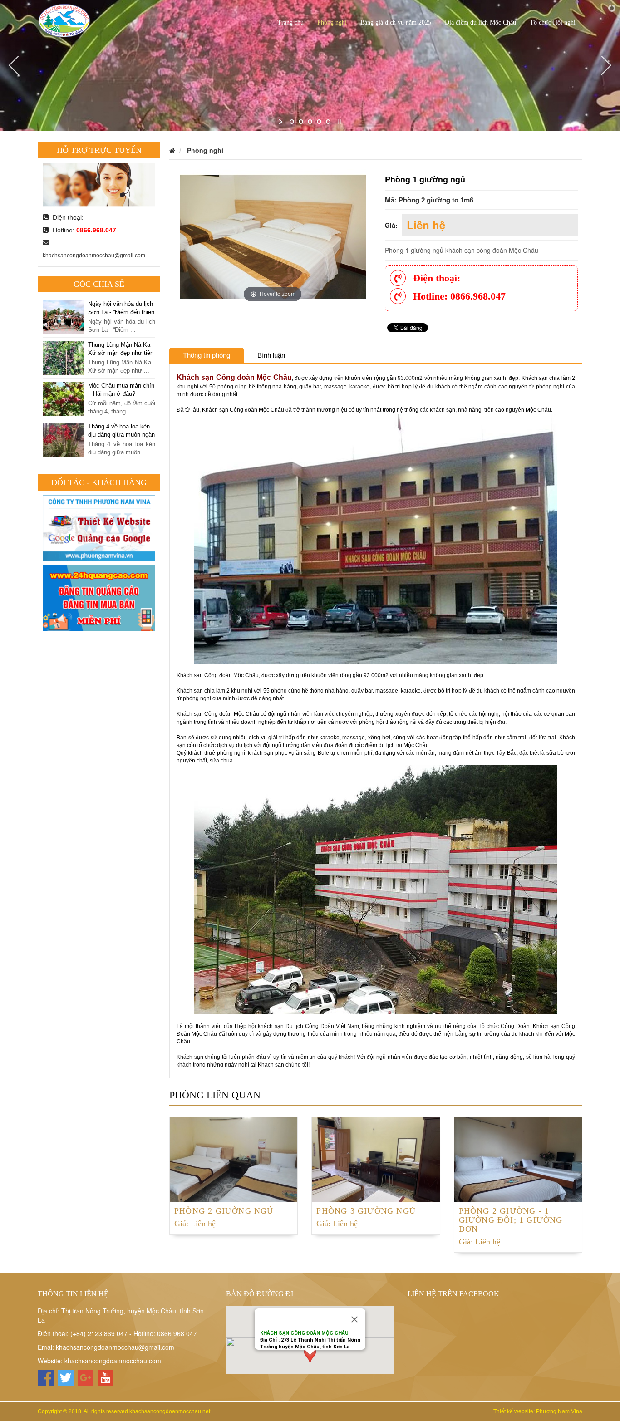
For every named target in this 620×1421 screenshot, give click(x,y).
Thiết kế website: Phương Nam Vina (537, 1411)
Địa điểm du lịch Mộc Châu (480, 22)
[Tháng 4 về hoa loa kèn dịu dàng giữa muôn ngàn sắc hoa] (63, 397)
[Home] (64, 19)
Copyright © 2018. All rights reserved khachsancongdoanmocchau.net (124, 1411)
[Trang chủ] (172, 150)
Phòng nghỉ (332, 22)
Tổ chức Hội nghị (553, 22)
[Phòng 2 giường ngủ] (233, 1158)
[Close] (354, 1319)
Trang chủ (290, 22)
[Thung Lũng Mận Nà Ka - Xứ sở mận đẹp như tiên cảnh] (63, 315)
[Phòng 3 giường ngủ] (375, 1158)
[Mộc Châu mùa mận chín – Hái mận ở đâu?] (63, 356)
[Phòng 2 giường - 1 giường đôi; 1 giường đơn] (518, 1158)
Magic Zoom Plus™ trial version (218, 177)
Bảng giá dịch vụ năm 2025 (395, 22)
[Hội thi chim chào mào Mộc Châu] (63, 438)
